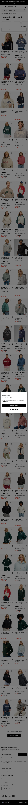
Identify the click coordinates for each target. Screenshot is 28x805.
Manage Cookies (14, 409)
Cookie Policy (5, 401)
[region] (14, 402)
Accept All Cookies (14, 405)
